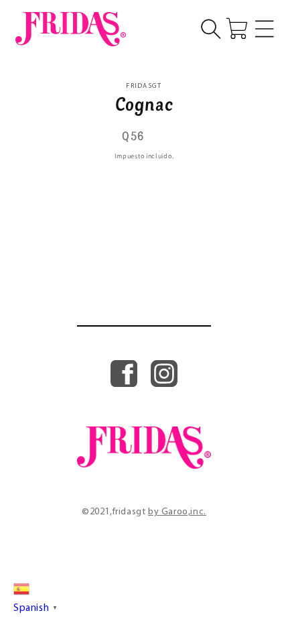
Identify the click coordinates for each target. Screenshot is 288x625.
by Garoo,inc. (177, 512)
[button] (211, 28)
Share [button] (151, 180)
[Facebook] (124, 383)
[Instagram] (164, 383)
